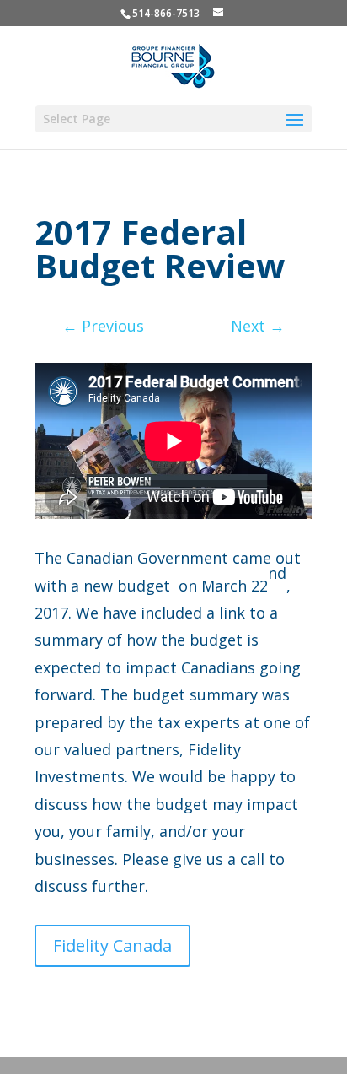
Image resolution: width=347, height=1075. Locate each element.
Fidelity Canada (112, 945)
